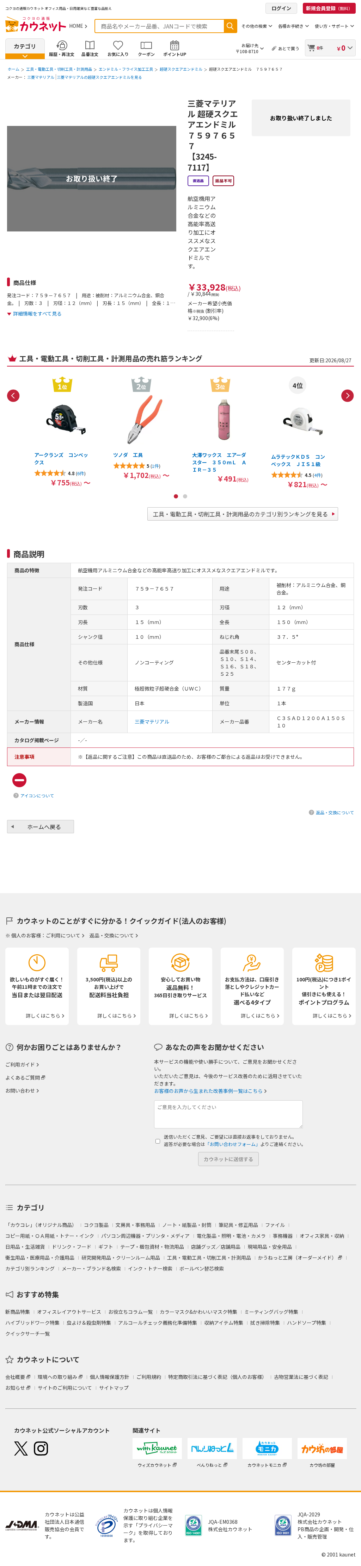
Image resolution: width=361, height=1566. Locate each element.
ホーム (13, 69)
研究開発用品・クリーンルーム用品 (120, 1257)
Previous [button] (13, 395)
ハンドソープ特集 (306, 1322)
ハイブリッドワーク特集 (32, 1322)
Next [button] (347, 395)
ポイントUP (174, 54)
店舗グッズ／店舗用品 (215, 1246)
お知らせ (15, 1387)
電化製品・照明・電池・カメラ (231, 1235)
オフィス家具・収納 (322, 1235)
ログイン (281, 8)
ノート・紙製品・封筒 (187, 1224)
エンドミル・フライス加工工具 (126, 69)
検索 (230, 26)
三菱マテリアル (40, 77)
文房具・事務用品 (135, 1224)
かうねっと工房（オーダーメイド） (297, 1257)
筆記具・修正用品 (238, 1224)
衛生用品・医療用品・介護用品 (39, 1257)
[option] (62, 431)
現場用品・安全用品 (269, 1246)
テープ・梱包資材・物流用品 (152, 1246)
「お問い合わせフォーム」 (232, 1144)
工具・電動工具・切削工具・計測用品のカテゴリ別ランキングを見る (240, 514)
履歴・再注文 (61, 54)
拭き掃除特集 (265, 1322)
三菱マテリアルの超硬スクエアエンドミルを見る (99, 77)
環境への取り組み (57, 1376)
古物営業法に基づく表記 (301, 1376)
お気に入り (118, 54)
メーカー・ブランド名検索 (91, 1268)
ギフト (105, 1246)
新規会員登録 (329, 8)
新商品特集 (17, 1311)
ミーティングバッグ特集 (271, 1311)
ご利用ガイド (20, 1064)
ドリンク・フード (71, 1246)
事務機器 (283, 1235)
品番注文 (89, 54)
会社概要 (15, 1376)
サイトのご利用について (65, 1387)
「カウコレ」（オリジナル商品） (41, 1224)
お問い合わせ (20, 1090)
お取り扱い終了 (92, 178)
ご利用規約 (148, 1376)
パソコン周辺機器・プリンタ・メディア (145, 1235)
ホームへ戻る (44, 826)
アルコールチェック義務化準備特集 (157, 1322)
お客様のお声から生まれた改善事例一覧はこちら (208, 1090)
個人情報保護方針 (109, 1376)
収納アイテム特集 (223, 1322)
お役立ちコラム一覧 (130, 1311)
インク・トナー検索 (150, 1268)
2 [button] (185, 496)
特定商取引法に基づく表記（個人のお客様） (217, 1376)
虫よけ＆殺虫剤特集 (89, 1322)
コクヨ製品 (96, 1224)
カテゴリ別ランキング (30, 1268)
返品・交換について (335, 812)
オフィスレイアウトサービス (69, 1311)
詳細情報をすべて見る (37, 313)
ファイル (275, 1224)
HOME (76, 25)
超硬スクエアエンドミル (181, 69)
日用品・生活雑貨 (25, 1246)
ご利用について (63, 935)
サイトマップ (114, 1387)
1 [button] (176, 496)
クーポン (146, 54)
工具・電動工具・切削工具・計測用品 (59, 69)
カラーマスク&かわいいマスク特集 (198, 1311)
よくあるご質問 (22, 1077)
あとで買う (288, 48)
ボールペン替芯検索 (201, 1268)
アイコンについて (37, 795)
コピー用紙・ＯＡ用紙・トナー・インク (49, 1235)
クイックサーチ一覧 (27, 1333)
